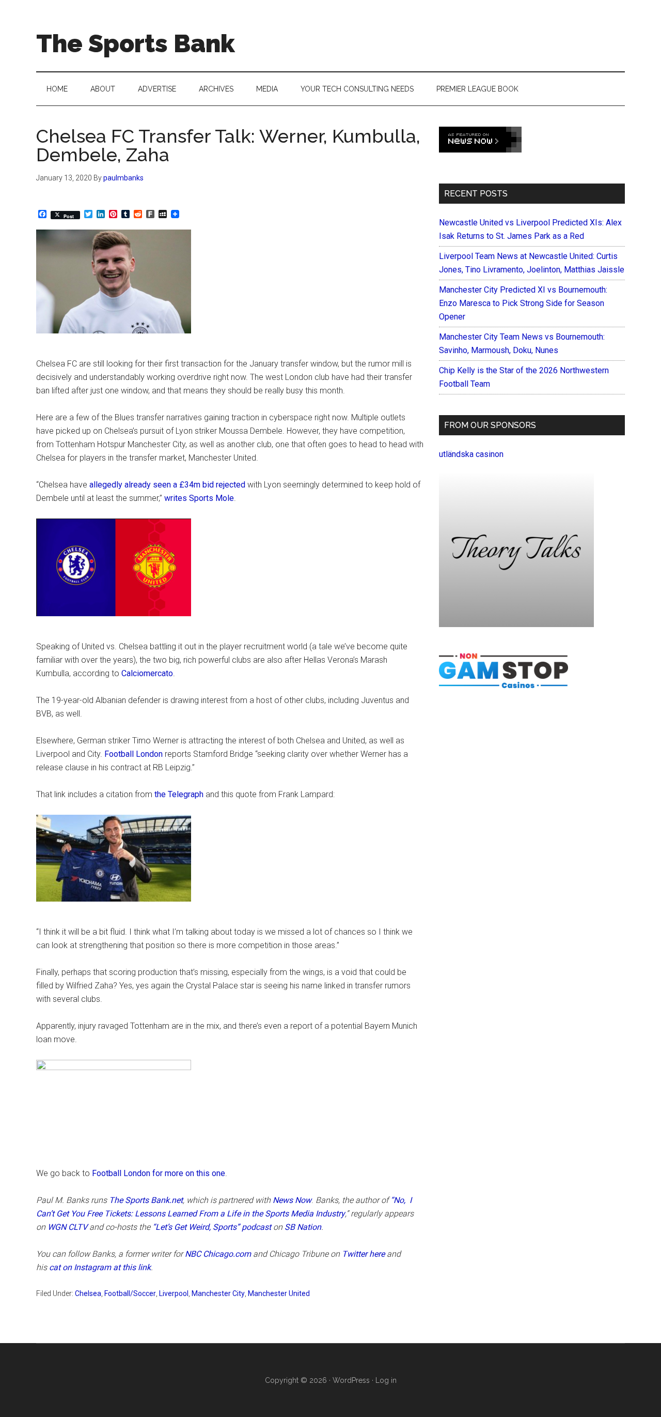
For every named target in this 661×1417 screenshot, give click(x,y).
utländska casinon (471, 454)
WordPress (351, 1380)
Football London (133, 754)
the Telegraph (178, 794)
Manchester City (218, 1293)
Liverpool (173, 1293)
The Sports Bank (135, 43)
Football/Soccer (130, 1293)
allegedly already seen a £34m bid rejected (167, 485)
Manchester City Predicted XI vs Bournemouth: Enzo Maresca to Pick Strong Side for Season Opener (523, 303)
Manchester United (279, 1293)
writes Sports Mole (199, 498)
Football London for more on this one (158, 1173)
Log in (386, 1380)
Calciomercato (147, 673)
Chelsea (88, 1293)
